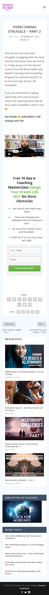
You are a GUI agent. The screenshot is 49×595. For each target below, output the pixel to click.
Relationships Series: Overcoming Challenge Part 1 (21, 445)
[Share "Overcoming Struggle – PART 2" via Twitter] (14, 299)
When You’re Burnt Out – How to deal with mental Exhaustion (24, 554)
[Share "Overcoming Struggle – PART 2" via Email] (24, 304)
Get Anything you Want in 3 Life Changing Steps (24, 545)
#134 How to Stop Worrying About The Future (23, 572)
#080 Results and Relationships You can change (24, 373)
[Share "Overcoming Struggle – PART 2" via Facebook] (8, 299)
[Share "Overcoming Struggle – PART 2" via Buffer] (40, 299)
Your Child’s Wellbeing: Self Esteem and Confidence (23, 537)
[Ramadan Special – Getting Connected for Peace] (24, 392)
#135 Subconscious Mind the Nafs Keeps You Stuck (23, 563)
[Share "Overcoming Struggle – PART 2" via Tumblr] (24, 299)
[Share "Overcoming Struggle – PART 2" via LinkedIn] (35, 299)
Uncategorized (27, 36)
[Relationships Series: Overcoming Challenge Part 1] (24, 428)
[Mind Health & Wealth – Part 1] (24, 465)
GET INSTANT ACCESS (24, 268)
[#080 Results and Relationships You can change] (24, 356)
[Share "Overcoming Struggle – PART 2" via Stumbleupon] (19, 304)
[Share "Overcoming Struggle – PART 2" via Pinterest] (29, 299)
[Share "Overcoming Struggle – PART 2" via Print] (29, 304)
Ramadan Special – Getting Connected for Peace (24, 409)
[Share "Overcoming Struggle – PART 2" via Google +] (19, 299)
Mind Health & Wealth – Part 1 (20, 480)
